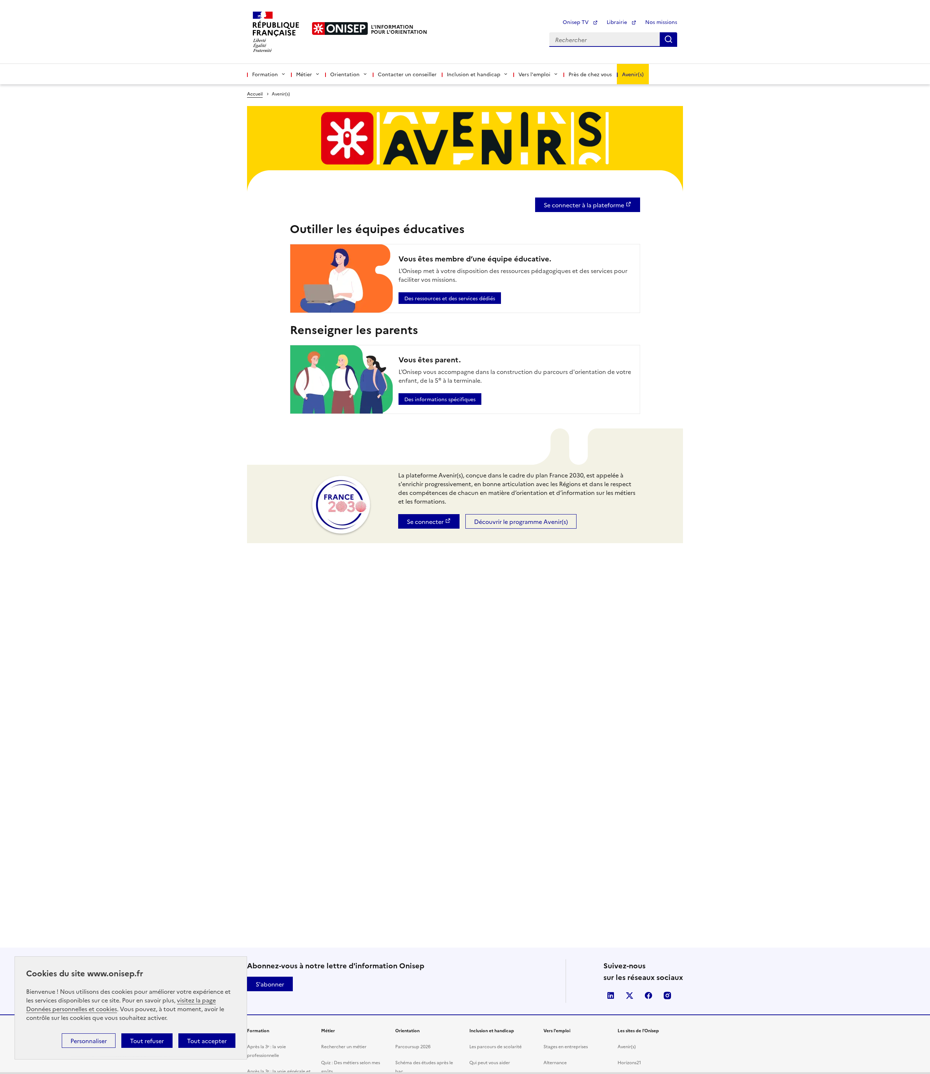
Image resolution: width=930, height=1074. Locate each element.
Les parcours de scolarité (495, 1046)
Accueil (255, 93)
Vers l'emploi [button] (534, 74)
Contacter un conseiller (407, 74)
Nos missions (661, 21)
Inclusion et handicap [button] (473, 74)
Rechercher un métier (344, 1046)
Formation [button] (265, 74)
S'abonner (270, 984)
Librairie (617, 21)
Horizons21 (629, 1062)
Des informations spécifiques (440, 399)
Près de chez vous (590, 74)
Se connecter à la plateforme (584, 205)
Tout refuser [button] (147, 1041)
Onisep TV (576, 21)
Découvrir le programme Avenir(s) (521, 521)
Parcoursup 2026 (412, 1046)
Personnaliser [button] (88, 1041)
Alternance (555, 1062)
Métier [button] (304, 74)
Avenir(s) (633, 74)
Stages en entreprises (565, 1046)
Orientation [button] (345, 74)
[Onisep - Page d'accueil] (340, 28)
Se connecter (425, 521)
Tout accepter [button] (207, 1041)
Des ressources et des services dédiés (449, 298)
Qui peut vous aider (489, 1062)
